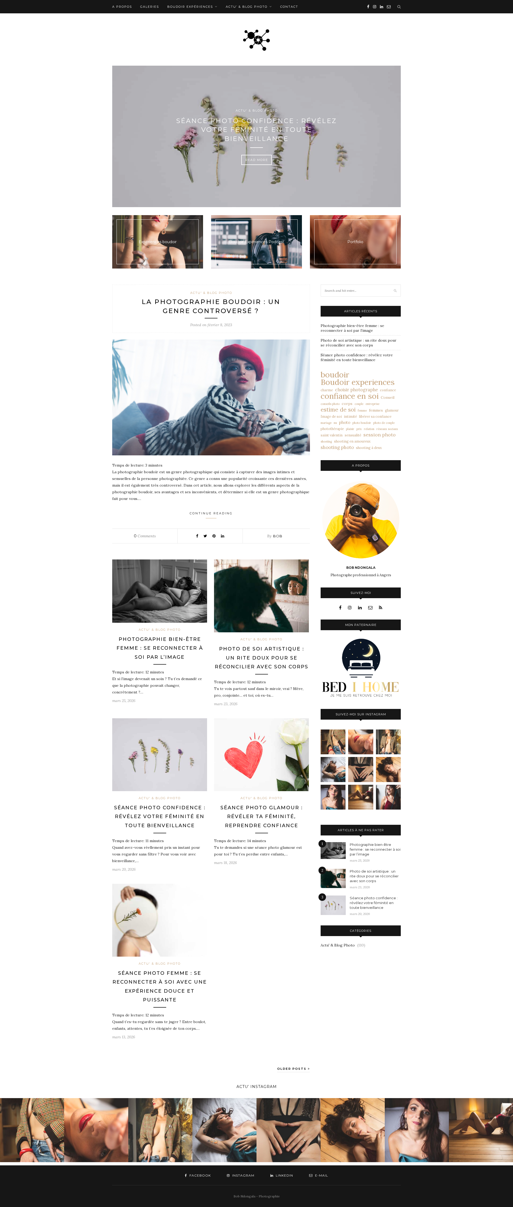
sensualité (353, 435)
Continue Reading (211, 513)
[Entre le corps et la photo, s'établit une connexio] (333, 797)
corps (347, 403)
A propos (122, 7)
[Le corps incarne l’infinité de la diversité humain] (388, 769)
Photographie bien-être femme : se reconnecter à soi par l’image (159, 648)
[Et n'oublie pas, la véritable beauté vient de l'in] (388, 797)
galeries (149, 7)
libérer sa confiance (375, 416)
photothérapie (332, 429)
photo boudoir (361, 423)
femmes (376, 410)
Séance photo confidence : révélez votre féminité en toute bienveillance (256, 130)
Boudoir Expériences (190, 7)
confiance (388, 390)
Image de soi (331, 416)
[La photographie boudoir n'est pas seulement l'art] (360, 797)
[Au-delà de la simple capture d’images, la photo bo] (388, 741)
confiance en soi (350, 396)
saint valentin (332, 435)
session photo (379, 435)
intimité (350, 416)
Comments (145, 536)
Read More (256, 160)
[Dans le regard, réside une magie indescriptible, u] (360, 741)
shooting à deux (369, 447)
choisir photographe (356, 389)
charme (327, 390)
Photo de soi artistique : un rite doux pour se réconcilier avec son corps (261, 658)
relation (369, 429)
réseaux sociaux (387, 429)
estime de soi (338, 410)
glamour (392, 410)
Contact (289, 7)
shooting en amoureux (352, 441)
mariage (326, 423)
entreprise (372, 404)
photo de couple (384, 423)
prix (359, 429)
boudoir (335, 374)
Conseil (387, 397)
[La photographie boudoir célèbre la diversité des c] (333, 741)
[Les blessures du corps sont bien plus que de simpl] (333, 769)
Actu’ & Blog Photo (246, 7)
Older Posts (292, 1069)
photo (344, 422)
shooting (326, 441)
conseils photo (330, 404)
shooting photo (337, 447)
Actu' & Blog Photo (257, 110)
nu (335, 423)
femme (362, 410)
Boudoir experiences (358, 382)
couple (359, 404)
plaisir (350, 429)
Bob (277, 536)
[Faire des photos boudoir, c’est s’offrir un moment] (360, 769)
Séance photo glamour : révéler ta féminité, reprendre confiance (261, 817)
